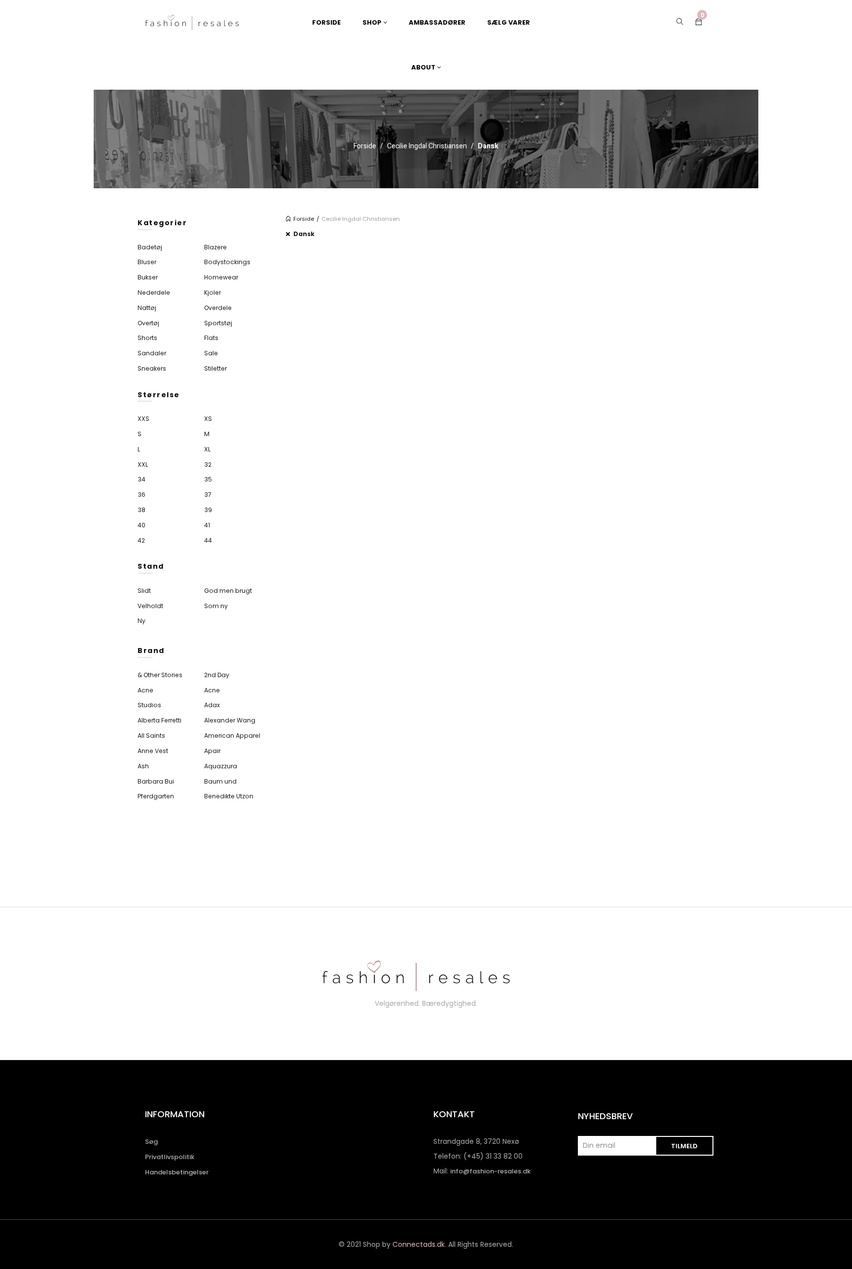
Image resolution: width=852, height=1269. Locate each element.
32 (208, 464)
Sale (211, 353)
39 (208, 510)
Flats (211, 338)
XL (207, 449)
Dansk (304, 234)
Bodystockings (227, 262)
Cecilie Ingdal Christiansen (427, 146)
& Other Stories (160, 675)
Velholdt (150, 606)
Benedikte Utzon (228, 796)
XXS (143, 418)
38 (141, 510)
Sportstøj (218, 323)
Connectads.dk (418, 1244)
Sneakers (152, 368)
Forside (365, 146)
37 (208, 494)
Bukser (148, 277)
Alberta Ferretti (159, 720)
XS (208, 418)
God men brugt (228, 590)
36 (141, 494)
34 (141, 479)
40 (141, 525)
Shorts (147, 338)
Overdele (218, 308)
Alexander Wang (229, 720)
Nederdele (154, 292)
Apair (212, 751)
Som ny (216, 606)
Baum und (220, 781)
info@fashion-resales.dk (490, 1171)
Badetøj (150, 247)
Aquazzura (220, 766)
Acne (145, 690)
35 (208, 479)
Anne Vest (153, 751)
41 (207, 525)
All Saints (151, 735)
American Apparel (232, 735)
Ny (141, 621)
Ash (143, 766)
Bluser (147, 262)
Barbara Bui (156, 781)
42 (141, 540)
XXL (143, 464)
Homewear (221, 277)
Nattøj (147, 308)
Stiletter (215, 368)
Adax (212, 705)
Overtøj (148, 323)
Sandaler (152, 353)
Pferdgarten (156, 796)
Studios (149, 705)
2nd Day (216, 675)
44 (208, 540)
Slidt (144, 590)
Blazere (215, 247)
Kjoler (212, 292)
